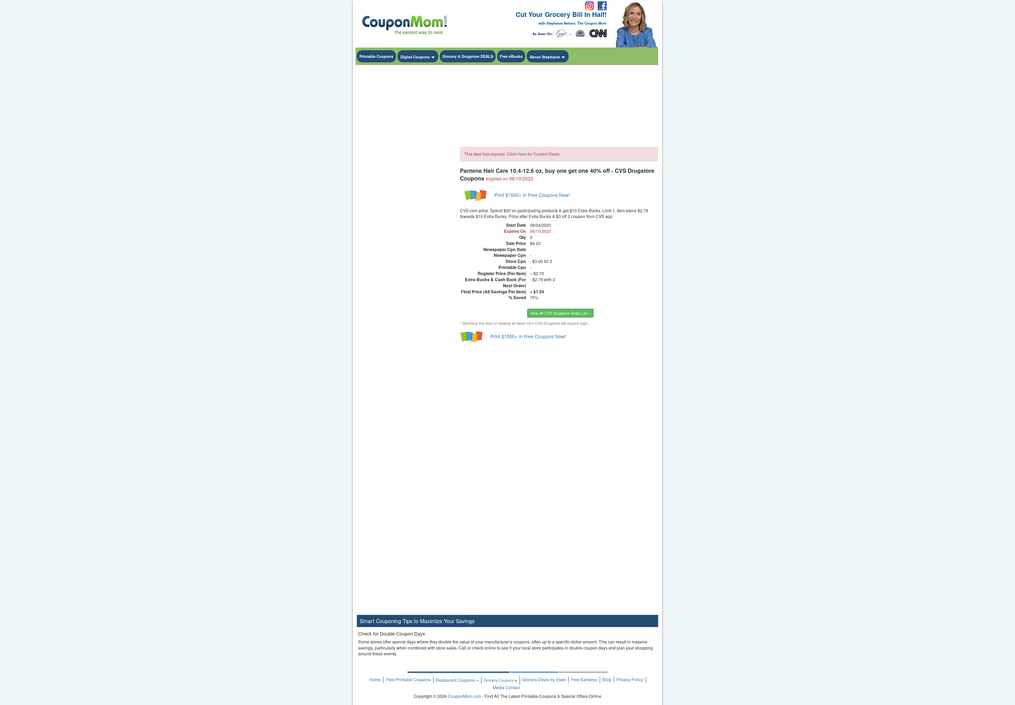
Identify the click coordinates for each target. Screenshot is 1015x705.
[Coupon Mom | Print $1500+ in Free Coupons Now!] (476, 195)
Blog (606, 679)
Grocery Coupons (499, 680)
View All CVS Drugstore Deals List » (560, 313)
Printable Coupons (376, 56)
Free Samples (584, 679)
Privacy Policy (629, 679)
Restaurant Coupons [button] (456, 680)
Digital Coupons (415, 56)
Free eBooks (511, 56)
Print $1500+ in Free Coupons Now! (532, 194)
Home (375, 679)
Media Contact (506, 687)
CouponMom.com (464, 696)
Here (522, 154)
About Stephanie (545, 56)
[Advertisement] (404, 147)
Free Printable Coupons (408, 679)
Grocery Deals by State (544, 679)
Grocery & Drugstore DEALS (467, 56)
